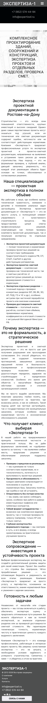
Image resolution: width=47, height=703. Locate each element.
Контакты (6, 681)
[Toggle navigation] (42, 3)
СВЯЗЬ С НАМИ (17, 698)
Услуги (5, 678)
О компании (7, 675)
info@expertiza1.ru (12, 686)
